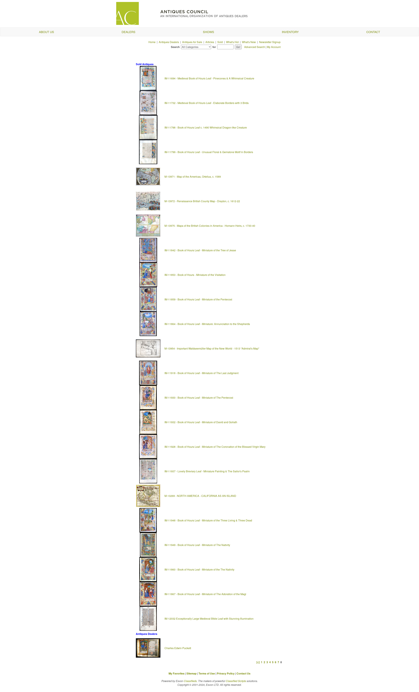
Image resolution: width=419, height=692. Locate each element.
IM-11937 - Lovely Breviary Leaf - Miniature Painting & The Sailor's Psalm (207, 471)
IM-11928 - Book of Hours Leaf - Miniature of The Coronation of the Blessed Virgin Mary (215, 447)
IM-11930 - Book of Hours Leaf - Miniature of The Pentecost (199, 397)
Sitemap (191, 673)
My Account (274, 47)
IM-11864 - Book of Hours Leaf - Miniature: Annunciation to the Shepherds (207, 324)
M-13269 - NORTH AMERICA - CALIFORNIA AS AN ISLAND (200, 496)
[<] (258, 662)
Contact (373, 32)
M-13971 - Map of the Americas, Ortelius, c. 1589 (192, 176)
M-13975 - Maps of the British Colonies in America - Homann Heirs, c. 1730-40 (210, 226)
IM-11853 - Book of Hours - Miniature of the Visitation (195, 275)
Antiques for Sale (192, 42)
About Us (46, 32)
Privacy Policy (226, 673)
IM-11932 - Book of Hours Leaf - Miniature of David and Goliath (201, 422)
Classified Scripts (236, 681)
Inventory (290, 32)
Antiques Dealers (169, 42)
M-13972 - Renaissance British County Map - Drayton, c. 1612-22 (202, 201)
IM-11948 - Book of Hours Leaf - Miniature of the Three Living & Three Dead (208, 520)
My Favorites (176, 673)
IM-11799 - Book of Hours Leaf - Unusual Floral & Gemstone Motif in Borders (209, 152)
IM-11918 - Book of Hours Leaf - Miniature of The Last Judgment (201, 373)
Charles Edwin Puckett (178, 648)
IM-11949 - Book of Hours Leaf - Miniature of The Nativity (197, 545)
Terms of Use (207, 673)
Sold (220, 42)
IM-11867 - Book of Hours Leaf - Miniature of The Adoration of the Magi (205, 594)
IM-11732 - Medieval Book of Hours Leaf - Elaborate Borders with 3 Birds (206, 103)
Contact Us (243, 673)
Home (151, 42)
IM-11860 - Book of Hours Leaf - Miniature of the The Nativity (199, 569)
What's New (249, 42)
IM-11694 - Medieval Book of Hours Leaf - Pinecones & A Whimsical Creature (209, 78)
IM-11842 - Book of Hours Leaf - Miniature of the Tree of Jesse (200, 250)
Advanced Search (254, 47)
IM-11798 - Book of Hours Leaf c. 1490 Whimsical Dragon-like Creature (205, 127)
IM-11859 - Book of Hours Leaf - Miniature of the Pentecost (198, 299)
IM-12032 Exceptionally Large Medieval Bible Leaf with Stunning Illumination (209, 618)
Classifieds (190, 681)
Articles (209, 42)
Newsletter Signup (270, 42)
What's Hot (232, 42)
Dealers (128, 32)
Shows (208, 32)
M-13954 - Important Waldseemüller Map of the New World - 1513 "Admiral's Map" (212, 348)
